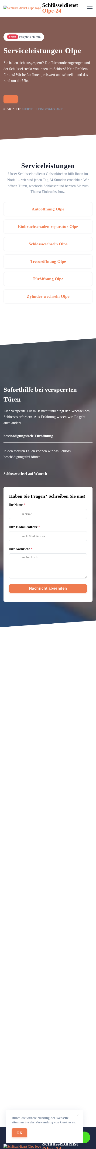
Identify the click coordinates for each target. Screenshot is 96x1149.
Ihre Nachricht (19, 549)
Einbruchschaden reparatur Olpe (48, 226)
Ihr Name (16, 505)
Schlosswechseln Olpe (48, 244)
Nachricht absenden (48, 588)
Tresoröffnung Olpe (48, 261)
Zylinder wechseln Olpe (48, 296)
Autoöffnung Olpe (48, 209)
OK (19, 1133)
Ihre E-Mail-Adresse (23, 527)
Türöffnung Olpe (48, 279)
